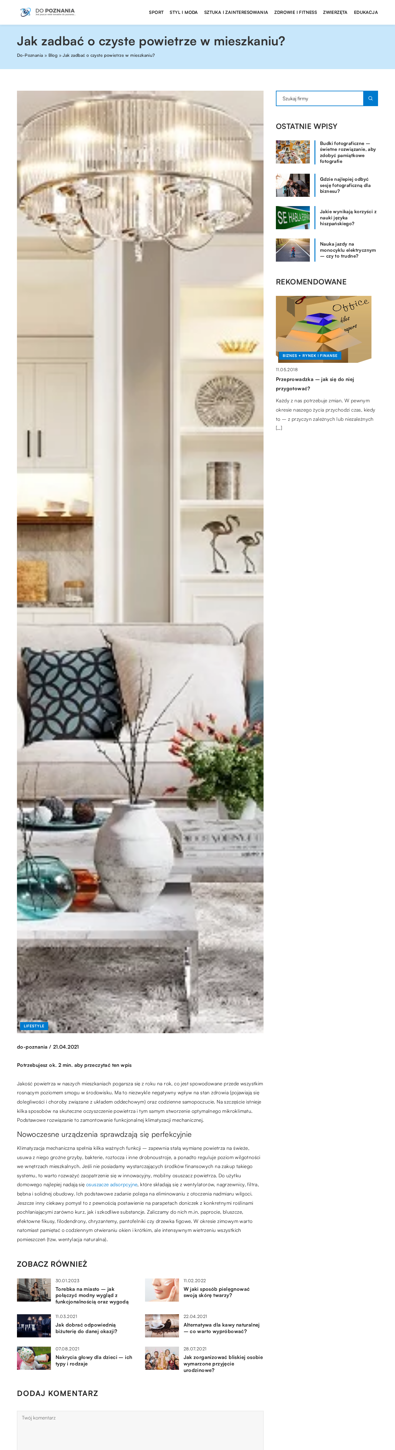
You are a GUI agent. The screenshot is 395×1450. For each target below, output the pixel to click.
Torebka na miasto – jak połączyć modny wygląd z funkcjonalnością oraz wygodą (92, 1295)
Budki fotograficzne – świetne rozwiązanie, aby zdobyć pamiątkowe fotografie (348, 152)
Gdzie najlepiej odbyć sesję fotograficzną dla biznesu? (345, 185)
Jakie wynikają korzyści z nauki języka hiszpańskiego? (348, 217)
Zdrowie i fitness (295, 12)
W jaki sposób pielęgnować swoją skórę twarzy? (217, 1292)
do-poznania (32, 1046)
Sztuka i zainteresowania (236, 12)
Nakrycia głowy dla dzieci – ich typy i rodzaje (94, 1360)
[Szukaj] (370, 98)
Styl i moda (184, 12)
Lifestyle (34, 1026)
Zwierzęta (335, 12)
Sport (156, 12)
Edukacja (366, 12)
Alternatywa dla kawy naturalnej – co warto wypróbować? (222, 1328)
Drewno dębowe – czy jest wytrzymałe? (324, 379)
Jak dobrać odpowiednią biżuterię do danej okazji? (86, 1328)
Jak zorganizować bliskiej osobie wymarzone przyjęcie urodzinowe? (223, 1363)
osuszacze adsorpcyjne (111, 1184)
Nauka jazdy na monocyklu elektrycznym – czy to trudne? (348, 250)
